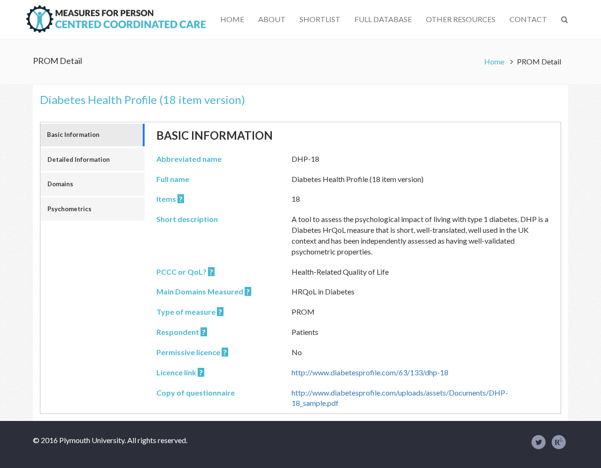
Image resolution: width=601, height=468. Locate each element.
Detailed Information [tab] (78, 159)
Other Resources (460, 19)
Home (232, 19)
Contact (528, 19)
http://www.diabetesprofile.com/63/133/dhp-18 (370, 372)
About (271, 19)
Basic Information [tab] (73, 134)
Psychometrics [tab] (69, 209)
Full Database (383, 19)
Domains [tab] (60, 184)
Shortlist (320, 19)
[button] (564, 19)
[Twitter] (539, 442)
